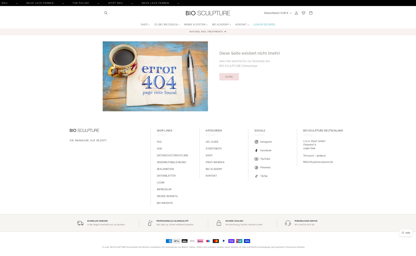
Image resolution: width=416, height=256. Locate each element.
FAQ (159, 142)
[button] (106, 13)
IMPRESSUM (164, 189)
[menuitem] (145, 24)
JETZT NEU (115, 3)
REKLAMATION (165, 169)
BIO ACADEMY (214, 169)
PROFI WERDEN (215, 162)
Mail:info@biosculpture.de (318, 162)
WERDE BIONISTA (167, 196)
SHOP (209, 155)
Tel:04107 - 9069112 (314, 155)
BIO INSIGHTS (165, 203)
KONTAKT (211, 175)
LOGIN (160, 182)
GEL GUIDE (212, 142)
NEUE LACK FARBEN (40, 3)
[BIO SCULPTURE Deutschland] (105, 130)
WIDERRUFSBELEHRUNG (171, 162)
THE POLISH (81, 3)
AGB (159, 148)
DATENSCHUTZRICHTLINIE (172, 155)
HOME (229, 76)
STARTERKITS (214, 148)
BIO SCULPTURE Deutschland (124, 247)
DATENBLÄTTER (166, 175)
